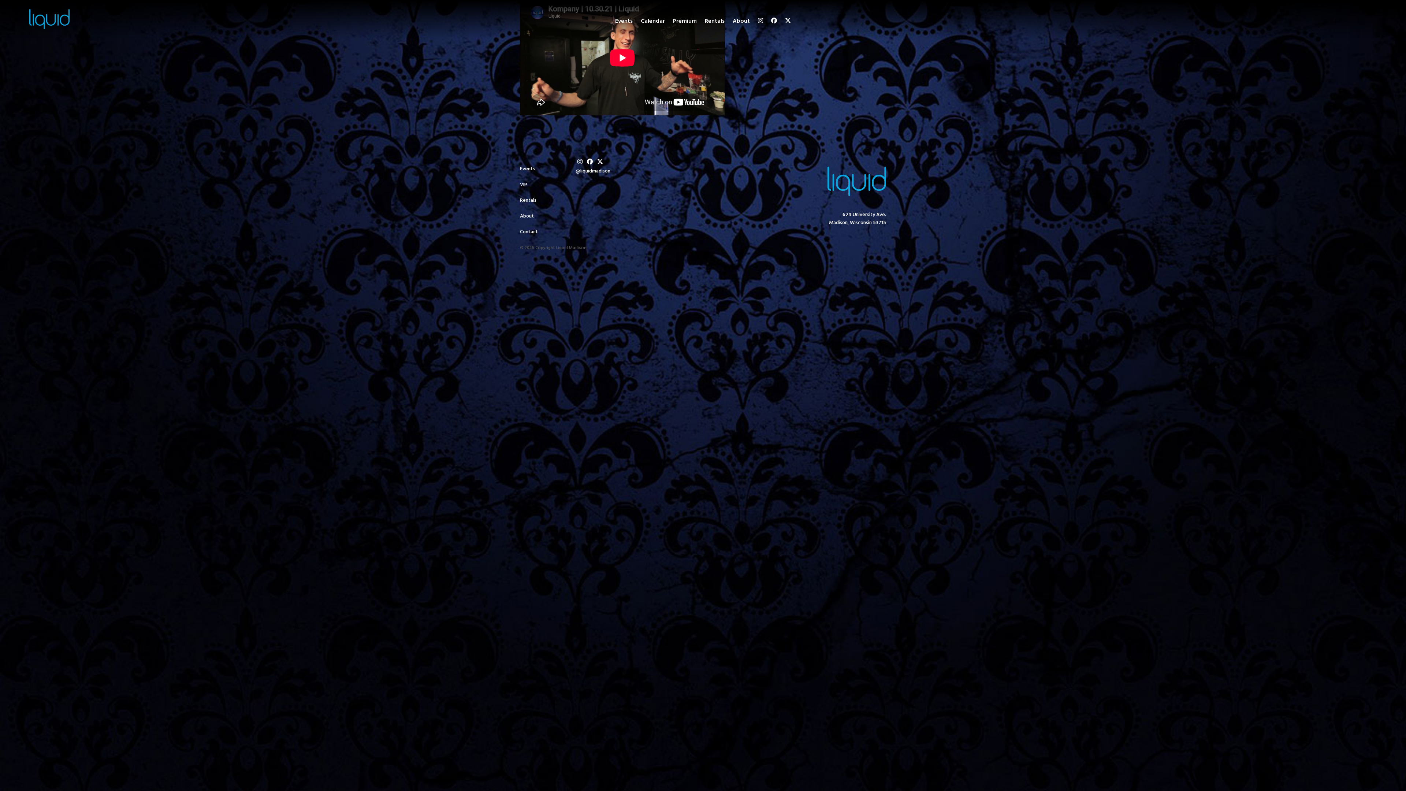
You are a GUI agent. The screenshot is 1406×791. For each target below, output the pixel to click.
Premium (685, 21)
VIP (523, 185)
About (741, 21)
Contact (529, 232)
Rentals (715, 21)
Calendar (653, 21)
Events (624, 21)
